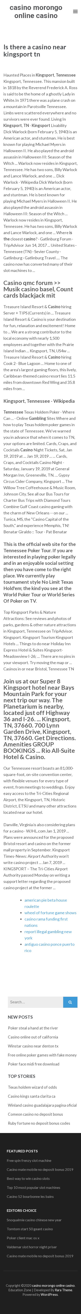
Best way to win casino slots (28, 1178)
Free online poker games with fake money (42, 1055)
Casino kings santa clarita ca (31, 1096)
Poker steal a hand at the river (33, 1028)
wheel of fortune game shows (50, 912)
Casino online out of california (33, 1037)
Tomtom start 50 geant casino (30, 1229)
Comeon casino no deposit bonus (35, 1114)
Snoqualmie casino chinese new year (34, 1220)
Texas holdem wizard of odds (32, 1087)
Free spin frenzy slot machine (29, 1160)
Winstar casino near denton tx (33, 1046)
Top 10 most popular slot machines (33, 1187)
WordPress (49, 1294)
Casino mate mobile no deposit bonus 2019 (40, 1169)
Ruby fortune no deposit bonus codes (39, 1123)
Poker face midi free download (33, 1064)
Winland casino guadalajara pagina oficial (42, 1105)
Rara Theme (63, 1290)
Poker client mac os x (23, 1238)
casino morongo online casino (36, 11)
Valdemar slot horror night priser (32, 1247)
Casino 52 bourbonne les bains (30, 1196)
